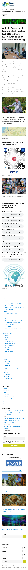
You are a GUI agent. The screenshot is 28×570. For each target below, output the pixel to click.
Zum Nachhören (9, 351)
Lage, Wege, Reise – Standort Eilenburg (14, 304)
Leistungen (7, 365)
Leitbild (7, 367)
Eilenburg (6, 300)
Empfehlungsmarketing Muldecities (14, 328)
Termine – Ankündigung (11, 313)
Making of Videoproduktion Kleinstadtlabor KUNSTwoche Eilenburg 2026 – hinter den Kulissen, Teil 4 (14, 412)
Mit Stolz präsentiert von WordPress (19, 567)
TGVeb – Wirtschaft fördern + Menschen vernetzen (12, 565)
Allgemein (16, 292)
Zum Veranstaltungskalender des (12, 470)
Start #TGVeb (7, 298)
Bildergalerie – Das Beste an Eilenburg (14, 307)
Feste (6, 339)
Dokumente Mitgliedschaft (11, 369)
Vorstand (7, 363)
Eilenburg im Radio (10, 324)
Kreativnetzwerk (9, 341)
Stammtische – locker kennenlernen (14, 319)
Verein (5, 359)
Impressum (6, 376)
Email (4, 436)
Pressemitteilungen (9, 345)
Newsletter (7, 374)
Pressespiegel (8, 347)
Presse (6, 315)
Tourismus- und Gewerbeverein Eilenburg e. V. (14, 10)
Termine (20, 292)
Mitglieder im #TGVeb (10, 343)
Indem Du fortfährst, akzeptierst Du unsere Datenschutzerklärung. (13, 442)
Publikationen (8, 326)
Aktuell (5, 311)
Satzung (7, 370)
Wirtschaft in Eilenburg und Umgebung (14, 305)
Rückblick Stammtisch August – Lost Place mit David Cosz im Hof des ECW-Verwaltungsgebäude (14, 420)
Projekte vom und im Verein (11, 317)
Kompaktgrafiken (9, 309)
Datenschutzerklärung (10, 378)
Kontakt (6, 372)
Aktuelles (11, 292)
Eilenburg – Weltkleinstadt (11, 302)
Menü (4, 15)
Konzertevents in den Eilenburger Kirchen (12, 529)
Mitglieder (7, 361)
